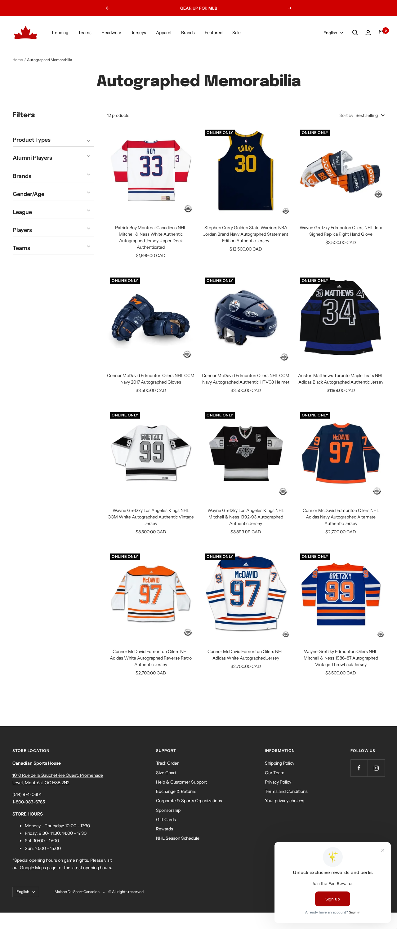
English (330, 32)
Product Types (32, 140)
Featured (213, 32)
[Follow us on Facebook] (359, 767)
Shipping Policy (279, 763)
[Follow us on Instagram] (376, 767)
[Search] (355, 32)
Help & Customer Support (181, 782)
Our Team (274, 773)
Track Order (167, 763)
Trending (59, 32)
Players (22, 230)
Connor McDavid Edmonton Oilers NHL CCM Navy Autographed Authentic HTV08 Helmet (245, 379)
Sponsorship (168, 810)
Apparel (163, 32)
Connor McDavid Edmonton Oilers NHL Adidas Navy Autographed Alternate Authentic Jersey (341, 517)
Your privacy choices (284, 800)
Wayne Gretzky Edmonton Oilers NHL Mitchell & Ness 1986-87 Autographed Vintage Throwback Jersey (341, 658)
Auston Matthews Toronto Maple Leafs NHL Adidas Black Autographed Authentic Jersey (341, 379)
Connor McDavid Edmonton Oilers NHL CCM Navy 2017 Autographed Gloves (150, 379)
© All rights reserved (126, 891)
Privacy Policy (278, 782)
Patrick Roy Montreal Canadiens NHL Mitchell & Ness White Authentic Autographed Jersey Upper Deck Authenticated (150, 237)
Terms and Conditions (286, 791)
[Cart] (381, 32)
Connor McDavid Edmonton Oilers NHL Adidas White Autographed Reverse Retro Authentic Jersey (151, 658)
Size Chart (166, 773)
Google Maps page (38, 867)
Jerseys (138, 32)
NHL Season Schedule (177, 838)
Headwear (111, 32)
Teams (84, 32)
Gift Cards (166, 819)
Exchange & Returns (176, 791)
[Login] (368, 32)
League (22, 212)
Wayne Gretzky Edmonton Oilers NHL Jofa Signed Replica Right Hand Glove (341, 231)
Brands (188, 32)
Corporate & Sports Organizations (189, 800)
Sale (236, 32)
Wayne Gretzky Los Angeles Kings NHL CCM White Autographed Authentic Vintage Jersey (151, 517)
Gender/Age (28, 194)
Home (17, 59)
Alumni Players (32, 158)
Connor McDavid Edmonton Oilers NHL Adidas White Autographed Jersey (245, 655)
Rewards (164, 829)
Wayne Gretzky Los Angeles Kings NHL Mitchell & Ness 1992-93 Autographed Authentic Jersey (245, 517)
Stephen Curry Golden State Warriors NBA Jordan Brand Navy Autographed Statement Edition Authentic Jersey (245, 234)
